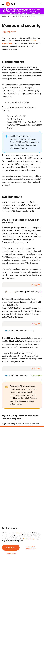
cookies (19, 533)
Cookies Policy (28, 539)
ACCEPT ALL (11, 548)
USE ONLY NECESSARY (31, 548)
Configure (11, 554)
